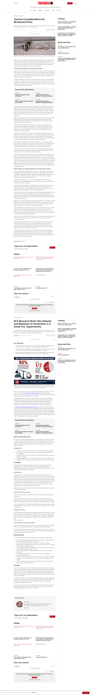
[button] (14, 3)
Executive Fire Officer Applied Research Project (26, 409)
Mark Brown (22, 241)
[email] (38, 33)
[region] (34, 299)
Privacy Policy (34, 692)
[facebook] (30, 33)
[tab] (17, 297)
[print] (54, 33)
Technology (46, 10)
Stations (53, 10)
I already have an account (34, 310)
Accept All (86, 692)
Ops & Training (33, 10)
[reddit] (36, 33)
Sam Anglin (16, 335)
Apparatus (59, 10)
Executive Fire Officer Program (32, 393)
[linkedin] (32, 33)
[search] (16, 3)
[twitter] (34, 33)
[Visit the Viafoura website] (52, 679)
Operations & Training (18, 317)
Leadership (40, 10)
